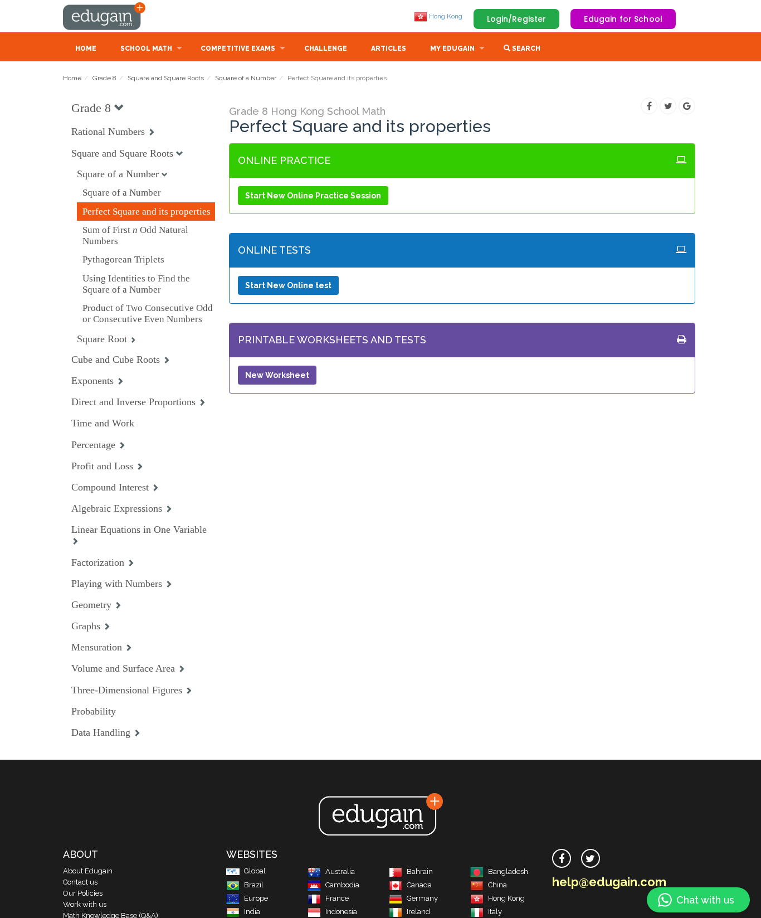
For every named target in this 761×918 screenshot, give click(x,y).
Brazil (254, 885)
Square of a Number (245, 78)
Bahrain (420, 871)
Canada (419, 885)
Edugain (105, 16)
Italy (495, 911)
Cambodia (342, 885)
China (497, 885)
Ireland (418, 911)
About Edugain (88, 871)
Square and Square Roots (166, 78)
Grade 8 (104, 78)
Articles (388, 48)
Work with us (84, 904)
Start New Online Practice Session (313, 195)
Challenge (325, 48)
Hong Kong (444, 16)
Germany (422, 898)
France (337, 898)
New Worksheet (277, 375)
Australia (340, 871)
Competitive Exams (238, 48)
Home (85, 48)
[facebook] (561, 858)
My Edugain (452, 48)
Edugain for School (623, 19)
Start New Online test (288, 285)
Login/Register (517, 19)
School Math (146, 48)
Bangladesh (508, 871)
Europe (256, 898)
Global (255, 871)
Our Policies (83, 893)
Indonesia (341, 911)
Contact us (80, 882)
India (252, 911)
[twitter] (590, 858)
